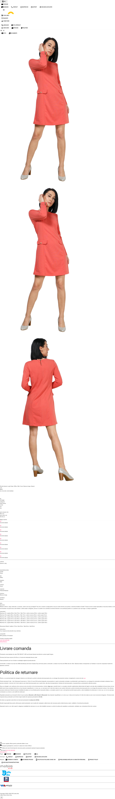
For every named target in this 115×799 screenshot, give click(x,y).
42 (0, 543)
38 (0, 534)
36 (0, 529)
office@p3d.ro (3, 641)
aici (85, 678)
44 (0, 547)
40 (0, 538)
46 (0, 551)
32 (0, 521)
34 (0, 525)
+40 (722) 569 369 (4, 640)
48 (0, 556)
